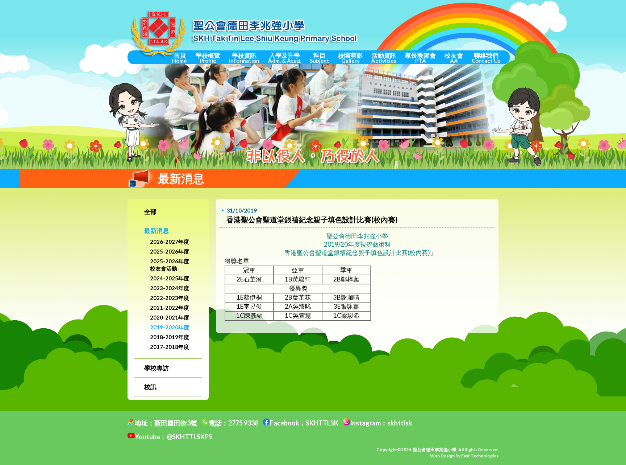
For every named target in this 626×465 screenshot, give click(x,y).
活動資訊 (383, 58)
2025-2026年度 (169, 251)
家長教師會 (420, 58)
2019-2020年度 (169, 327)
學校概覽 (208, 58)
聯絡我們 (486, 58)
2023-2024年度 (169, 288)
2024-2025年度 (169, 278)
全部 (150, 211)
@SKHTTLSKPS (189, 437)
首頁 (179, 58)
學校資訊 (244, 58)
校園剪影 (350, 58)
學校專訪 (156, 368)
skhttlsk (399, 423)
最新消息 (156, 230)
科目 (319, 58)
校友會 (454, 58)
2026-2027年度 (169, 241)
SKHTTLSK (322, 423)
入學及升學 (284, 58)
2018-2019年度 (169, 337)
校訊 (150, 387)
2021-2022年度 (169, 307)
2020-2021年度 (169, 317)
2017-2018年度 (169, 346)
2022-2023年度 (169, 298)
